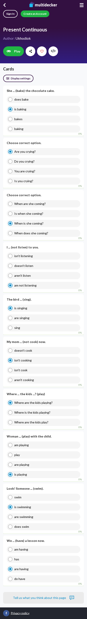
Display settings (20, 78)
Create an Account (35, 13)
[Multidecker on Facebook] (6, 613)
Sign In (10, 13)
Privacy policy (20, 613)
